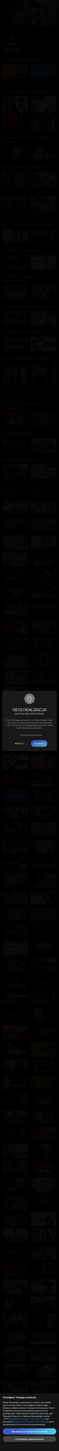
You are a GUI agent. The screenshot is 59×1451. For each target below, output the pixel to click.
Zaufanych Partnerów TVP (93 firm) (29, 1421)
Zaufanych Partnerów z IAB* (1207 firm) (27, 1419)
